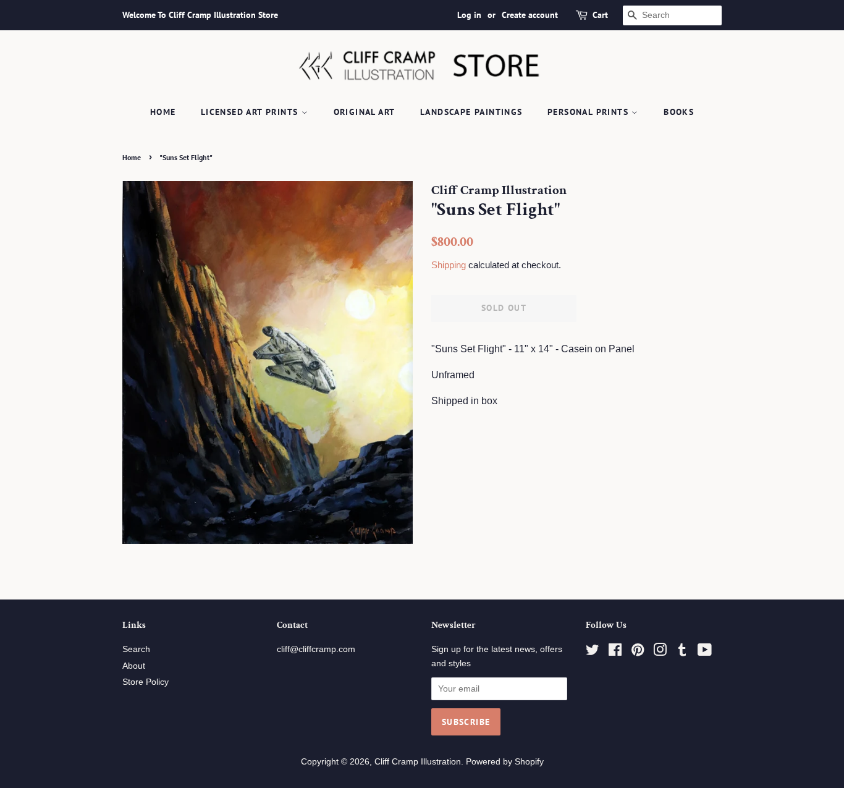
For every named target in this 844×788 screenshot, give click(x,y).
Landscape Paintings (471, 111)
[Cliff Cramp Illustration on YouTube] (705, 652)
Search (136, 649)
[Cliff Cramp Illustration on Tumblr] (682, 652)
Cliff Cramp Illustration (417, 761)
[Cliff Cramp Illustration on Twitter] (592, 652)
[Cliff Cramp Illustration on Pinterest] (637, 652)
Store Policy (145, 682)
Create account (530, 14)
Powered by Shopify (505, 761)
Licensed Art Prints (251, 111)
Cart (600, 14)
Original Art (364, 111)
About (133, 666)
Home (163, 111)
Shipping (448, 265)
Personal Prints (589, 111)
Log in (469, 14)
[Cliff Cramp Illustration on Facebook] (615, 652)
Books (679, 111)
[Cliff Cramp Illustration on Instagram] (660, 652)
